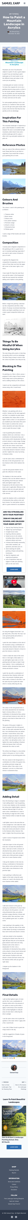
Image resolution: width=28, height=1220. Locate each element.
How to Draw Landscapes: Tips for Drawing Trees (7, 1085)
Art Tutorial (14, 14)
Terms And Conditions (14, 1182)
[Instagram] (12, 1217)
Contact (14, 1184)
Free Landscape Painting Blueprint (14, 1198)
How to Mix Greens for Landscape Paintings (20, 1085)
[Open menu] (24, 3)
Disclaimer (14, 1190)
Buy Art (14, 1173)
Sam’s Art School (14, 1201)
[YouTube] (16, 1217)
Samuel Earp (15, 31)
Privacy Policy (14, 1187)
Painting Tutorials (14, 1170)
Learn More (14, 569)
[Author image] (8, 32)
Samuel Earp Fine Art (14, 1204)
